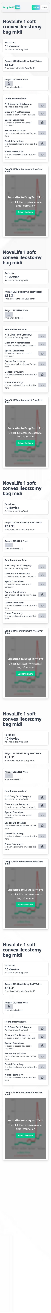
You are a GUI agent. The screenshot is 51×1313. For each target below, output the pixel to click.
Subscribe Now (25, 212)
